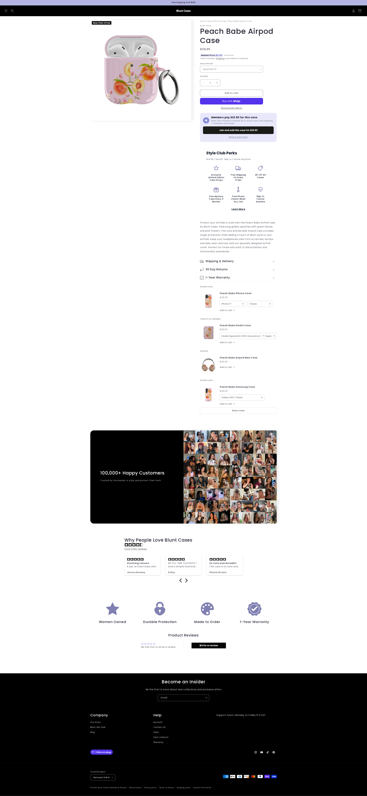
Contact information (202, 787)
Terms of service (166, 787)
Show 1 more (238, 410)
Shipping (220, 58)
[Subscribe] (206, 697)
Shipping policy (184, 787)
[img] (184, 545)
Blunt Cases (103, 788)
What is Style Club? (238, 137)
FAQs (156, 732)
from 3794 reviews (135, 549)
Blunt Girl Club (98, 727)
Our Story (95, 722)
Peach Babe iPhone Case (235, 293)
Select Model (206, 63)
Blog (92, 732)
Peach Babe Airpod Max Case (238, 357)
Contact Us (159, 727)
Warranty (158, 742)
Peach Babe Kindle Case (235, 325)
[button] (6, 11)
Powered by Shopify (118, 788)
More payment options (231, 108)
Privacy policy (150, 787)
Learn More (238, 209)
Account (158, 722)
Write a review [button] (208, 645)
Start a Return (160, 737)
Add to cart (227, 310)
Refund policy (135, 787)
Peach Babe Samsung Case (237, 387)
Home (202, 21)
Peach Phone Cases (216, 21)
